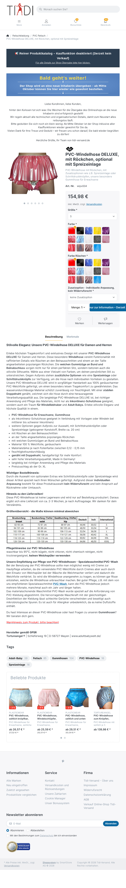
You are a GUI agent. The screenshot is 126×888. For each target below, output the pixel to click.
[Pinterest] (63, 761)
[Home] (7, 35)
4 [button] (35, 203)
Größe (71, 209)
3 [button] (31, 203)
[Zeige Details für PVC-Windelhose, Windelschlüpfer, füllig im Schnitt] (48, 697)
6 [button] (42, 203)
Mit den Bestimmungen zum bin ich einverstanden (43, 835)
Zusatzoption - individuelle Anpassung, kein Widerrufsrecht (91, 289)
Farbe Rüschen (77, 255)
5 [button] (39, 203)
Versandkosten (94, 204)
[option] (33, 173)
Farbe (71, 224)
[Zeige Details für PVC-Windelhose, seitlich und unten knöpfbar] (77, 697)
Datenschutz (46, 835)
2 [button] (28, 203)
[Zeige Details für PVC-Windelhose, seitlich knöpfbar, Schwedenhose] (20, 697)
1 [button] (24, 203)
